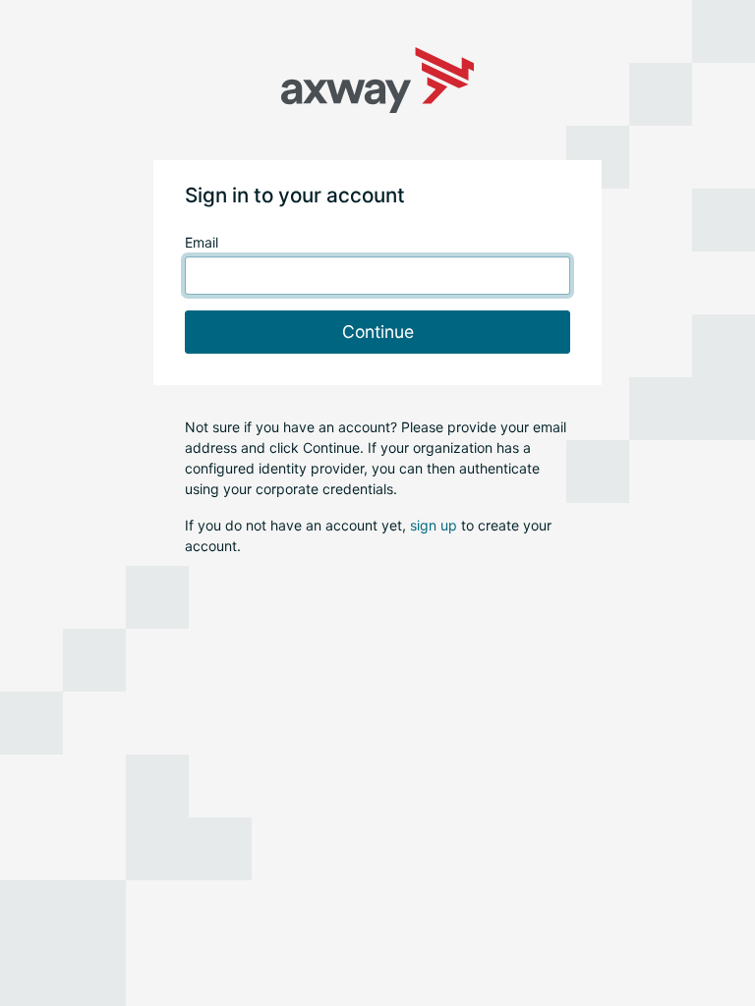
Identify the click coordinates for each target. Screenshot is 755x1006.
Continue (378, 331)
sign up (433, 525)
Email (201, 242)
